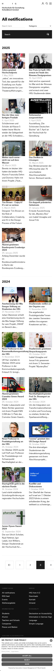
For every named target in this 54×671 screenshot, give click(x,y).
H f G (13, 7)
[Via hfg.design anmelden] (42, 3)
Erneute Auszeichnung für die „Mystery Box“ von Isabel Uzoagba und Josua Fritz (40, 215)
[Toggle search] (46, 3)
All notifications (8, 593)
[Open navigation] (50, 3)
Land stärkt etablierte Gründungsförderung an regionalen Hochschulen (13, 495)
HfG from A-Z (34, 593)
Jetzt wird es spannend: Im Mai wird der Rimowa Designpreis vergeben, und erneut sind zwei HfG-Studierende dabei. (40, 87)
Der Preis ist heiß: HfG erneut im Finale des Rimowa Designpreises (40, 72)
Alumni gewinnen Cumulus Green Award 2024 (13, 396)
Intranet (32, 603)
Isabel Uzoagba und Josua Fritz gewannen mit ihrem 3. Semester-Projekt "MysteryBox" (39, 361)
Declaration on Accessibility (40, 613)
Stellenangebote (8, 603)
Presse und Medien (9, 627)
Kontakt (32, 599)
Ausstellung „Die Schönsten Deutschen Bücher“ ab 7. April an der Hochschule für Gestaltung (39, 129)
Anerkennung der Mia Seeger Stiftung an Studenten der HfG (12, 306)
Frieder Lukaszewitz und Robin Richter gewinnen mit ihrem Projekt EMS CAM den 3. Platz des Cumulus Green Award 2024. (13, 411)
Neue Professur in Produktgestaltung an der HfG (12, 441)
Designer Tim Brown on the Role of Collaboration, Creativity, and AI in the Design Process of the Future (13, 217)
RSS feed (6, 596)
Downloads (33, 596)
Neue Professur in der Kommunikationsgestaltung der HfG (15, 351)
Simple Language (36, 623)
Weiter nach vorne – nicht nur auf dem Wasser (11, 160)
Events (5, 599)
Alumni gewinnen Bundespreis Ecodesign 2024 (13, 247)
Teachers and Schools (11, 620)
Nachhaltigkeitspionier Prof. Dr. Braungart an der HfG (40, 396)
